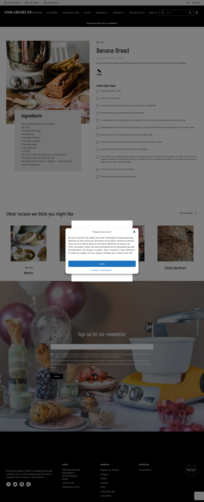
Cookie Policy (95, 270)
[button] (134, 232)
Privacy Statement (106, 270)
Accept (102, 263)
